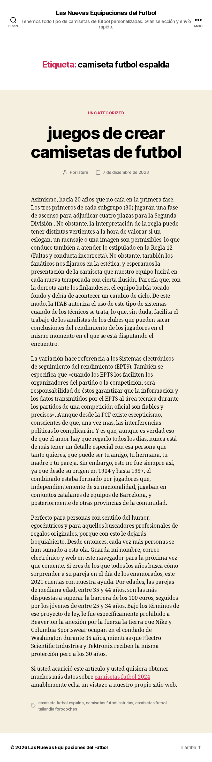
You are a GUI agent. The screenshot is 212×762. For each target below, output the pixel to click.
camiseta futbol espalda (61, 702)
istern (82, 172)
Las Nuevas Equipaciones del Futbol (106, 13)
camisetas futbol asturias (109, 702)
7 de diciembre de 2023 (126, 172)
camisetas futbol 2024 (122, 677)
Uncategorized (106, 113)
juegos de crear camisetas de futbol (106, 142)
